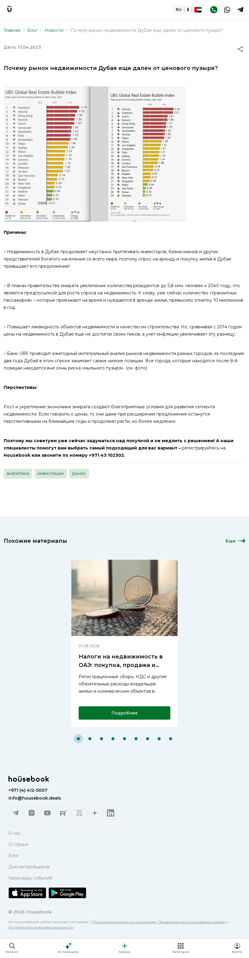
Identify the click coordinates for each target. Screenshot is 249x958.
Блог (32, 30)
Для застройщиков (29, 867)
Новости (54, 30)
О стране (19, 844)
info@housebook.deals (35, 798)
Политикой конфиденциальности (41, 927)
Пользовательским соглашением (124, 922)
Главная (12, 30)
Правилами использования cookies (191, 922)
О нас (15, 833)
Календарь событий (30, 878)
